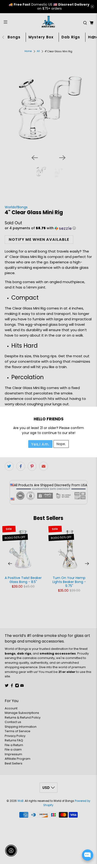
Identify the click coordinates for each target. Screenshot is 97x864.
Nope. (61, 444)
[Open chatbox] (87, 855)
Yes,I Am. (40, 444)
